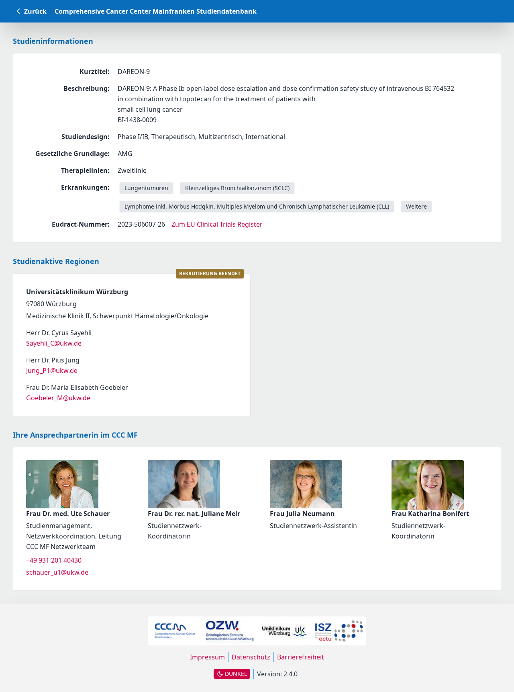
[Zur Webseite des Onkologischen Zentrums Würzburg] (230, 630)
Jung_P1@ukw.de (52, 370)
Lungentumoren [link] (146, 188)
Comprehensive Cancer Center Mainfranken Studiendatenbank (156, 11)
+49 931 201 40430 (54, 560)
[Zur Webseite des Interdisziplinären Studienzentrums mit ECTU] (339, 631)
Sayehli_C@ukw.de (54, 343)
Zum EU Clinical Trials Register (217, 224)
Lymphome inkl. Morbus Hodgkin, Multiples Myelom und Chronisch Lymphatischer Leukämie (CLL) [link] (256, 206)
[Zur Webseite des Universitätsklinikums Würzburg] (284, 630)
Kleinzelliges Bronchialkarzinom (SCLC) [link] (237, 188)
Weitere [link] (416, 206)
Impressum (207, 657)
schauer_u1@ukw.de (57, 572)
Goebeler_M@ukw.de (58, 397)
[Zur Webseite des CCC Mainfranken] (175, 631)
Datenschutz (251, 657)
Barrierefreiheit (300, 657)
